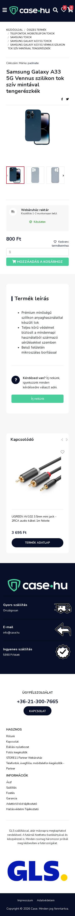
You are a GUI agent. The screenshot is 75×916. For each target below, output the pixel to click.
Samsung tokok (21, 37)
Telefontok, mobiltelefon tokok (32, 33)
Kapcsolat (37, 711)
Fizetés (10, 793)
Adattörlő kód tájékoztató (21, 804)
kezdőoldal (14, 30)
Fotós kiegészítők (16, 752)
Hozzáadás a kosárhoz (40, 261)
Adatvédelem (46, 900)
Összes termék (36, 30)
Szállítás (11, 788)
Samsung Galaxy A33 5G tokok (31, 41)
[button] (62, 176)
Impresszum (25, 900)
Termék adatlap (37, 543)
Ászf (9, 782)
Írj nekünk (37, 399)
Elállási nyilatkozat (17, 747)
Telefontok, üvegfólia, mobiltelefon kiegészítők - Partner (35, 766)
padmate (33, 63)
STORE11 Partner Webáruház (24, 758)
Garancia (11, 798)
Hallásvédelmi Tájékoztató (22, 809)
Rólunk (10, 736)
